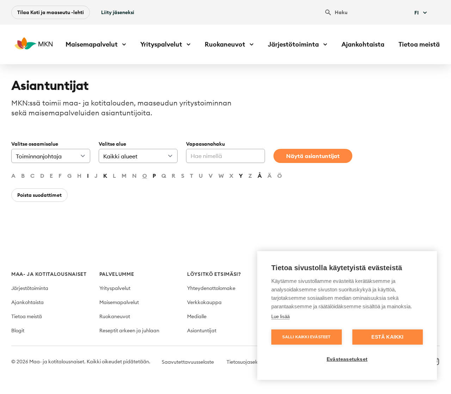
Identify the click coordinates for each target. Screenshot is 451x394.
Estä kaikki (387, 337)
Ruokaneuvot (114, 316)
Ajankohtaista (362, 44)
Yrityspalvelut (114, 288)
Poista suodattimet (39, 195)
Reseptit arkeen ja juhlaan (129, 330)
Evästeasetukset (347, 359)
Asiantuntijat (201, 330)
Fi (416, 13)
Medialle (196, 316)
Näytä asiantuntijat (313, 155)
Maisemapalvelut (119, 302)
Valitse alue (112, 144)
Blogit (17, 330)
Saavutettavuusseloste (188, 362)
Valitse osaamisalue (34, 144)
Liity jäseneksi (117, 12)
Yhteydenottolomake (211, 288)
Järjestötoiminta (29, 288)
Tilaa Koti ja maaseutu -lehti (50, 12)
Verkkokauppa (204, 302)
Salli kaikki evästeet (306, 337)
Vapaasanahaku (205, 144)
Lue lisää (280, 316)
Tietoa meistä (419, 44)
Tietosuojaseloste (246, 362)
